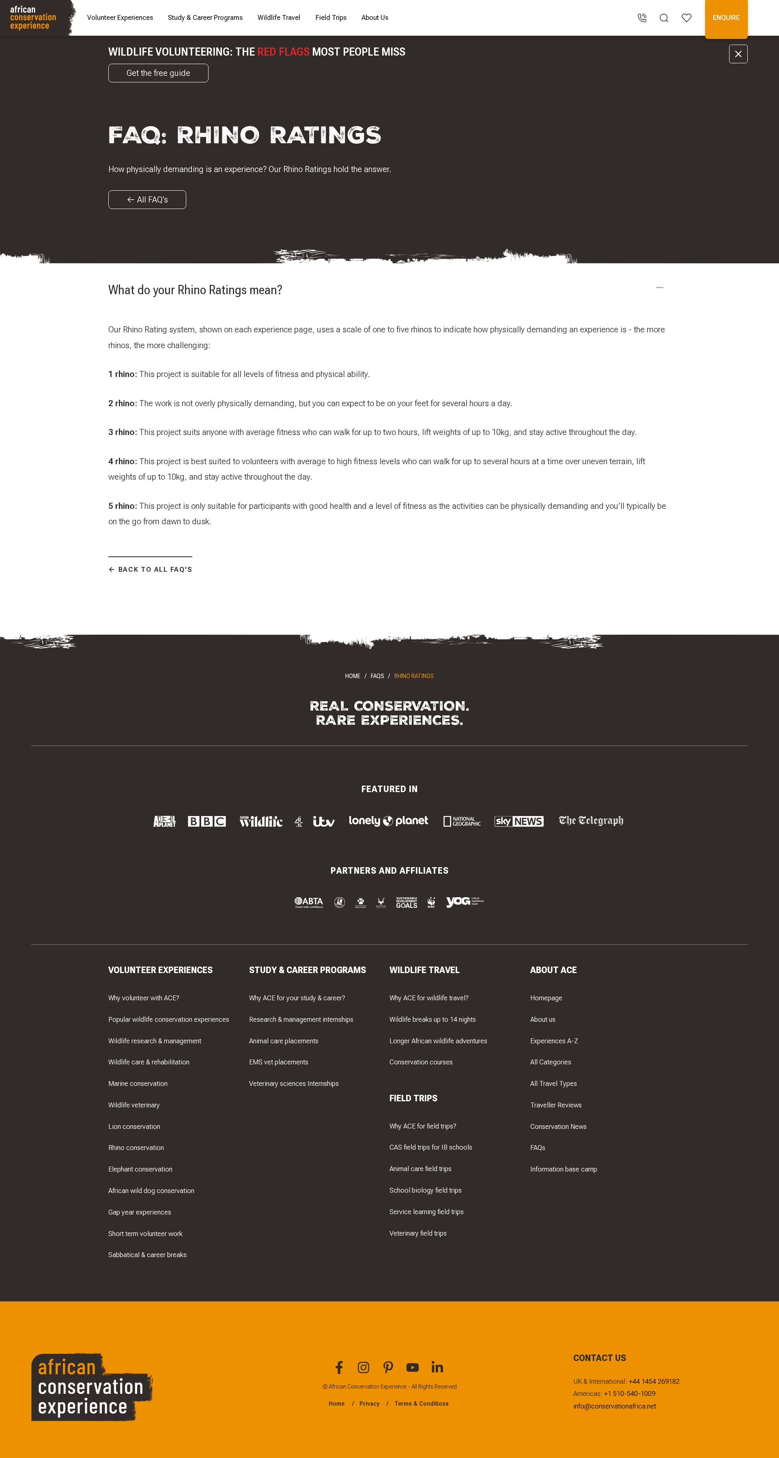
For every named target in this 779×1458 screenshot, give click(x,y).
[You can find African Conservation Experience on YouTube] (414, 1372)
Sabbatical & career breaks (147, 1255)
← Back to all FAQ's (150, 569)
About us (542, 1019)
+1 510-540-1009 (629, 1393)
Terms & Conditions (421, 1403)
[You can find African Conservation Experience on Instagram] (364, 1372)
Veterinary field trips (418, 1233)
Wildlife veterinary (134, 1105)
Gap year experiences (139, 1212)
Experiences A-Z (554, 1041)
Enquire (726, 17)
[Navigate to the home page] (39, 18)
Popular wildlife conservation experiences (168, 1019)
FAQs (377, 676)
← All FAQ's (147, 199)
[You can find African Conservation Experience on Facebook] (340, 1372)
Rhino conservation (136, 1148)
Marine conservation (138, 1083)
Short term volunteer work (145, 1234)
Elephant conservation (140, 1169)
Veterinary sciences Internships (294, 1083)
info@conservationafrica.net (614, 1406)
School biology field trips (426, 1190)
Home (352, 676)
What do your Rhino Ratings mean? (195, 289)
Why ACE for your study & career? (297, 998)
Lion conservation (134, 1126)
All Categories (550, 1062)
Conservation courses (421, 1062)
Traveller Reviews (556, 1105)
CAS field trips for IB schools (431, 1147)
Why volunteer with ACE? (143, 998)
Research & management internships (301, 1019)
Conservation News (558, 1126)
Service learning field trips (427, 1212)
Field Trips (331, 17)
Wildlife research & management (154, 1041)
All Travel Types (553, 1083)
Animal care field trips (421, 1169)
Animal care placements (283, 1041)
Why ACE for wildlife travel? (429, 998)
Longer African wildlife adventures (438, 1041)
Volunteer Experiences (120, 17)
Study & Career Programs (205, 17)
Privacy (369, 1403)
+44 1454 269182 (654, 1381)
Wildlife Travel (279, 17)
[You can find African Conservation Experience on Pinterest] (389, 1372)
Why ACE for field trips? (423, 1126)
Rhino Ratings (414, 676)
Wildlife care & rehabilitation (148, 1062)
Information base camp (563, 1169)
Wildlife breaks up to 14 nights (433, 1019)
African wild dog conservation (151, 1191)
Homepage (546, 998)
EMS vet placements (278, 1062)
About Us (375, 17)
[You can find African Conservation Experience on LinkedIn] (438, 1372)
